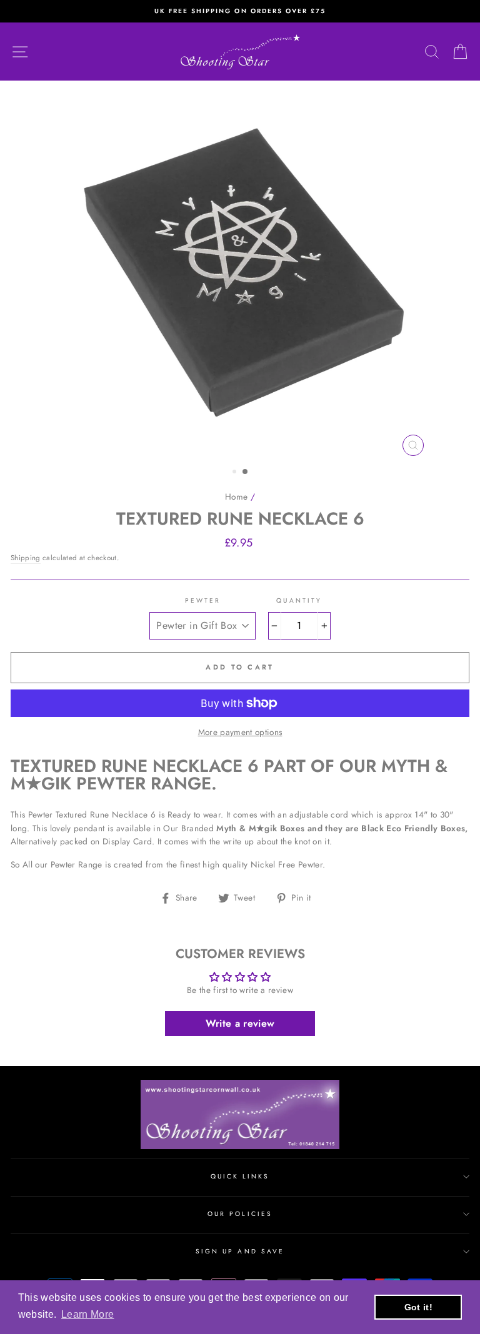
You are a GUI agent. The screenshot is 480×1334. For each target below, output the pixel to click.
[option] (240, 11)
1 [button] (235, 473)
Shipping (26, 558)
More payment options (240, 732)
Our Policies (240, 1213)
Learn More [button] (87, 1314)
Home (236, 496)
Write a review (240, 1023)
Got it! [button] (418, 1307)
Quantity (298, 600)
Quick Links (240, 1176)
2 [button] (245, 472)
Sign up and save (240, 1251)
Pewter (203, 600)
